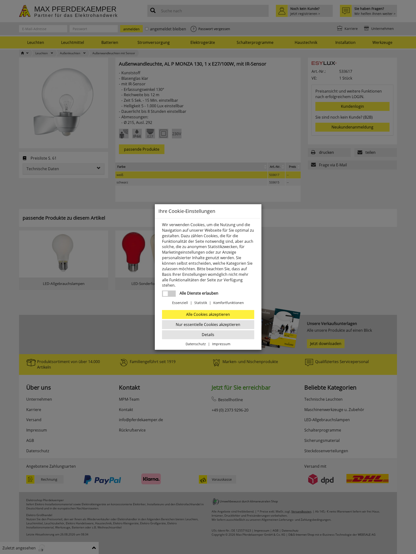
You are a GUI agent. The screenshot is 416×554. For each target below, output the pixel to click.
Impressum (221, 344)
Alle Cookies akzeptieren (208, 314)
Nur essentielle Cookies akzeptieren (208, 324)
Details (208, 334)
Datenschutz (196, 344)
